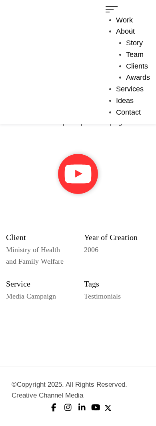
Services (130, 89)
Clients (137, 66)
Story (134, 43)
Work (124, 20)
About (125, 31)
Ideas (125, 101)
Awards (138, 77)
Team (135, 54)
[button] (78, 174)
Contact (128, 112)
